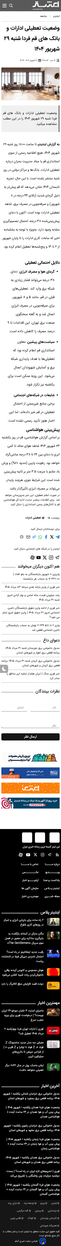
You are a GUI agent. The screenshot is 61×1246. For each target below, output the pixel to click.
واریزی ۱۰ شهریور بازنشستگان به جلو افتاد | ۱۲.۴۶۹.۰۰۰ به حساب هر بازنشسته (36, 576)
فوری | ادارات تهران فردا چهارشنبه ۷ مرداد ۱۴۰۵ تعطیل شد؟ (24, 1031)
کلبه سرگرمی (22, 1211)
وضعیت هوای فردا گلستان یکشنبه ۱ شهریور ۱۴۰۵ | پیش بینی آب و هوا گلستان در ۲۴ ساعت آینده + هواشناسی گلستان (32, 1190)
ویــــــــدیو (52, 872)
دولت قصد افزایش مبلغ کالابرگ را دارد (22, 984)
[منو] (4, 5)
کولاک (30, 1218)
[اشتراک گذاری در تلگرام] (58, 538)
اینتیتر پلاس (50, 912)
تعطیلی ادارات (33, 518)
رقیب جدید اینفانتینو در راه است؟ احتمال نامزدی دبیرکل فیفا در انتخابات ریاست (22, 957)
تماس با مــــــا (29, 864)
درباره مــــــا (52, 864)
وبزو (42, 1203)
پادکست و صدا (51, 880)
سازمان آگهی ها (30, 888)
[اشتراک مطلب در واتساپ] (40, 539)
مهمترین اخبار (49, 1003)
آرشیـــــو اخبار (30, 880)
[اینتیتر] (45, 5)
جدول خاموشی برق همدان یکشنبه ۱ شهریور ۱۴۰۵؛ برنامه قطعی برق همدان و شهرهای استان (33, 1160)
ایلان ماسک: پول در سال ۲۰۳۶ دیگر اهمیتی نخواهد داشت (24, 1067)
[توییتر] (44, 557)
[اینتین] (30, 788)
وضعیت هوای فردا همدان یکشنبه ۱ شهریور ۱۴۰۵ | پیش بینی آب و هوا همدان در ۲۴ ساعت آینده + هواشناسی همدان (33, 1112)
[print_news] (21, 537)
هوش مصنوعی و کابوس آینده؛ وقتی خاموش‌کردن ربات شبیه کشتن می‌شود (23, 972)
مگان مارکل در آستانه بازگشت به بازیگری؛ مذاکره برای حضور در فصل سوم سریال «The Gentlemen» (24, 938)
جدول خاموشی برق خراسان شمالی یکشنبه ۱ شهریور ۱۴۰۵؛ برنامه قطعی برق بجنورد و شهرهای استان (31, 1096)
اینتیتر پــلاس (52, 888)
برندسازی (52, 1211)
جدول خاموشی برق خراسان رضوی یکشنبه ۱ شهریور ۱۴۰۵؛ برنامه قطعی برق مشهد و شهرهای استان (32, 1128)
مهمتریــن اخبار (30, 896)
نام (54, 707)
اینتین (54, 1203)
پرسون (38, 1211)
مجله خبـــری (52, 896)
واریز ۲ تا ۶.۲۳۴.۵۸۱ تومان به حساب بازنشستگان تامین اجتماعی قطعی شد (33, 627)
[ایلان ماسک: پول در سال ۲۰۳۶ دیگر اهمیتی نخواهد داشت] (53, 1067)
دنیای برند (12, 1203)
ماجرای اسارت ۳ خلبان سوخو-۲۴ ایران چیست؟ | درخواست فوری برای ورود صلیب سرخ (23, 1015)
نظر (54, 726)
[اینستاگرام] (51, 557)
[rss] (57, 855)
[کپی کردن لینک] (34, 538)
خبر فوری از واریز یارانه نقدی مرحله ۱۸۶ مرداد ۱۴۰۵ (32, 587)
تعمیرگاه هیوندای (48, 1226)
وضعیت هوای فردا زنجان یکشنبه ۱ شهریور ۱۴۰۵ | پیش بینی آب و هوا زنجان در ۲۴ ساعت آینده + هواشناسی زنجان (33, 1144)
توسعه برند (29, 1203)
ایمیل (20, 707)
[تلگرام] (57, 557)
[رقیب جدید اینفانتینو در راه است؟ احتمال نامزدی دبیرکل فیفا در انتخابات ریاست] (53, 953)
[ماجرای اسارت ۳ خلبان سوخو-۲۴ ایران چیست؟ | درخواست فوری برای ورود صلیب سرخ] (53, 1012)
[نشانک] (30, 772)
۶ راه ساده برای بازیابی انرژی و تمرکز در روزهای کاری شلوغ (24, 922)
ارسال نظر (30, 737)
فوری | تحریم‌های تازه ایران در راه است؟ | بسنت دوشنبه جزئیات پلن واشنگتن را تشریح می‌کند (33, 1173)
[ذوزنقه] (30, 757)
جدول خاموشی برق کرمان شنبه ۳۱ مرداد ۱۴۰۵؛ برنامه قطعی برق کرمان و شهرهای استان (31, 663)
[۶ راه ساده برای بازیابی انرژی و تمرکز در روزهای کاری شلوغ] (53, 922)
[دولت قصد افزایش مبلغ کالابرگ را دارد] (53, 985)
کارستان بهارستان (48, 1218)
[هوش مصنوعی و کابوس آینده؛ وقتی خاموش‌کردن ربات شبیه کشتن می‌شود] (53, 972)
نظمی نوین (15, 1218)
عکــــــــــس (30, 872)
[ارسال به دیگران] (28, 538)
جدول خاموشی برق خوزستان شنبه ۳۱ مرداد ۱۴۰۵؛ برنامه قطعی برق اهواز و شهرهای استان (32, 650)
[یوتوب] (38, 557)
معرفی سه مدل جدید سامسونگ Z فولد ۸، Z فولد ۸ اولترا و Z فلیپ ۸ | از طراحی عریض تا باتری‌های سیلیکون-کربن (24, 1049)
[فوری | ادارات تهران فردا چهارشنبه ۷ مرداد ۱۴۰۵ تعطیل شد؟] (53, 1030)
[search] (11, 6)
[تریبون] (30, 803)
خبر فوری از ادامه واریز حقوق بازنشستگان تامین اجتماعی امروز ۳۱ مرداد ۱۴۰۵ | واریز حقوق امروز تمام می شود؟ (31, 613)
